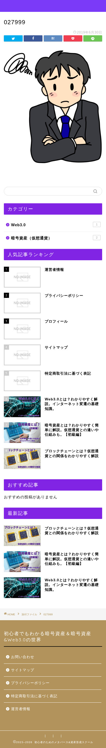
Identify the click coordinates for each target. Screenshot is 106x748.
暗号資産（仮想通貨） (54, 238)
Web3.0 (54, 225)
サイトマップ (22, 670)
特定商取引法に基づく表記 (34, 696)
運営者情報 (20, 709)
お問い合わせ (22, 657)
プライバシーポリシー (30, 683)
